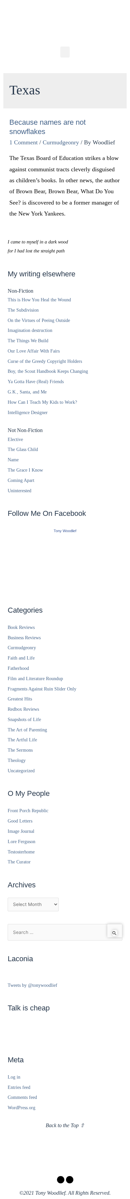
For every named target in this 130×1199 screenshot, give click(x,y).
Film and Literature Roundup (35, 678)
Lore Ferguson (21, 841)
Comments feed (22, 1097)
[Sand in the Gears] (65, 563)
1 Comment (23, 142)
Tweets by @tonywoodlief (32, 985)
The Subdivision (23, 310)
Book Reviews (21, 627)
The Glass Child (23, 449)
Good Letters (20, 821)
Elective (15, 439)
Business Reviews (24, 637)
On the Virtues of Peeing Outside (39, 320)
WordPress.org (21, 1107)
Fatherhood (18, 668)
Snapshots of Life (24, 719)
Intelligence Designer (28, 412)
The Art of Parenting (27, 729)
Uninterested (19, 490)
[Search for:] (65, 932)
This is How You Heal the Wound (39, 299)
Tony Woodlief (65, 531)
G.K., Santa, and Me (27, 391)
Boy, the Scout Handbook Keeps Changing (48, 371)
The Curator (19, 861)
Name (13, 459)
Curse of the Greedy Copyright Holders (45, 361)
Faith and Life (21, 658)
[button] (65, 52)
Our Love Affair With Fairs (34, 351)
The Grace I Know (25, 470)
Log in (14, 1077)
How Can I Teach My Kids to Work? (42, 402)
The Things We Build (28, 340)
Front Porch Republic (28, 810)
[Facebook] (60, 1179)
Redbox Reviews (23, 709)
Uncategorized (21, 770)
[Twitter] (69, 1179)
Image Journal (21, 831)
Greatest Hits (20, 698)
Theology (17, 760)
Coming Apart (21, 480)
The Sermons (20, 750)
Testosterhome (21, 851)
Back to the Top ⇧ (65, 1125)
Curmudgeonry (61, 142)
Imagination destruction (30, 330)
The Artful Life (22, 739)
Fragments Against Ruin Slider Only (42, 688)
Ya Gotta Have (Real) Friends (36, 381)
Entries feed (19, 1087)
